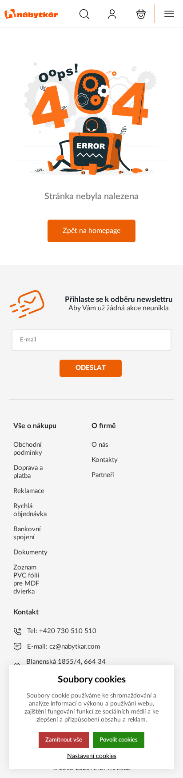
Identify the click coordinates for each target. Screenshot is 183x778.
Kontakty (105, 460)
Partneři (103, 475)
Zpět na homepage (91, 230)
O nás (100, 444)
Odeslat (91, 368)
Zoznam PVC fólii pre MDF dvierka (26, 579)
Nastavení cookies (91, 756)
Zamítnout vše (63, 740)
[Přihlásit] (112, 14)
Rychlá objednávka (30, 510)
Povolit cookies (118, 740)
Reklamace (28, 491)
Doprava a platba (28, 472)
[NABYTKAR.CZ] (31, 14)
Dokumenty (30, 552)
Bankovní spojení (27, 533)
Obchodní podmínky (27, 448)
